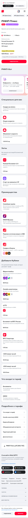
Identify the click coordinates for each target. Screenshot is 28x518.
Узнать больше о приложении (8, 463)
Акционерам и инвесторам (16, 483)
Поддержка (11, 478)
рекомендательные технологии (9, 510)
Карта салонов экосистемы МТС (13, 481)
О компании (4, 478)
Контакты (18, 478)
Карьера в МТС (4, 483)
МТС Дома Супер (7, 15)
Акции (2, 481)
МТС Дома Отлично (19, 15)
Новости (24, 478)
